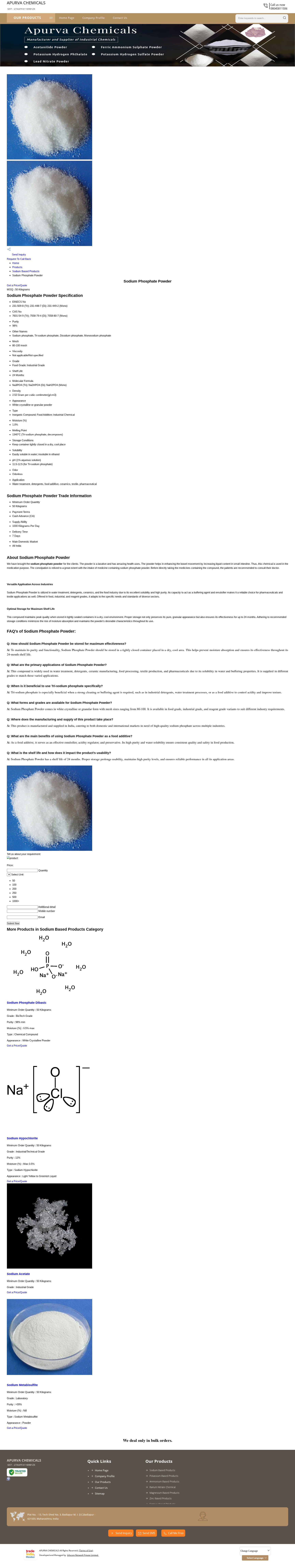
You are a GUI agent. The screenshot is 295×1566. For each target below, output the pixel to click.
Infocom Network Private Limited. (83, 1555)
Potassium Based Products (164, 1475)
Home (15, 263)
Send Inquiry (18, 254)
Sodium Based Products (25, 271)
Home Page (66, 17)
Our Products (27, 18)
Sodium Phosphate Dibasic (26, 1002)
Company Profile (93, 17)
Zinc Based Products (161, 1498)
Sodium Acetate (18, 1274)
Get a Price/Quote (17, 285)
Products (17, 267)
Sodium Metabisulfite (22, 1385)
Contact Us (120, 17)
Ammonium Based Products (164, 1481)
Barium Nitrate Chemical (162, 1487)
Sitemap (99, 1493)
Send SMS (149, 1533)
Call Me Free (176, 1533)
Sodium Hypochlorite (22, 1138)
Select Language (255, 1557)
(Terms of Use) (86, 1550)
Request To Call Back (19, 258)
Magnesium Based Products (164, 1492)
